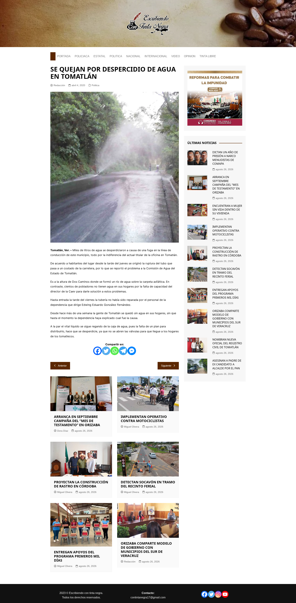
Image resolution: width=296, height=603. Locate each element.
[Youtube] (225, 594)
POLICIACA (82, 56)
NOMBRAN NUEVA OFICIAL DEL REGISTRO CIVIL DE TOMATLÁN (227, 343)
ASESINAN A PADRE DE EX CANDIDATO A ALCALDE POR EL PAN (226, 364)
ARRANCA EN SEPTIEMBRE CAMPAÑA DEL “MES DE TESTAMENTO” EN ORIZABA (77, 420)
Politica (95, 85)
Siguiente (166, 365)
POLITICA (116, 56)
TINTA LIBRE (208, 56)
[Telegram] (123, 351)
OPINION (189, 56)
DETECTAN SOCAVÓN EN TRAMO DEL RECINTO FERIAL (148, 484)
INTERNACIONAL (156, 56)
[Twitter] (106, 351)
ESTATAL (100, 56)
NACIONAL (133, 56)
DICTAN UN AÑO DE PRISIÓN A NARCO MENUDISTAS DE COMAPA (225, 158)
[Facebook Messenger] (131, 351)
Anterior (62, 365)
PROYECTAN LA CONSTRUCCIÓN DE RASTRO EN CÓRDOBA (81, 484)
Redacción (59, 85)
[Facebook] (97, 351)
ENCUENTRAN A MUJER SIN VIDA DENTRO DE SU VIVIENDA (227, 209)
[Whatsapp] (114, 351)
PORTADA (64, 56)
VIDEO (175, 56)
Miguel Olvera (131, 426)
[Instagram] (218, 594)
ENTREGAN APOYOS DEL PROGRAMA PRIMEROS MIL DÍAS (77, 556)
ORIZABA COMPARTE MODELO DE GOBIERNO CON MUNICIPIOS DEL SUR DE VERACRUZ (146, 549)
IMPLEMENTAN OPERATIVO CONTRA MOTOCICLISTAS (144, 418)
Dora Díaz (62, 430)
